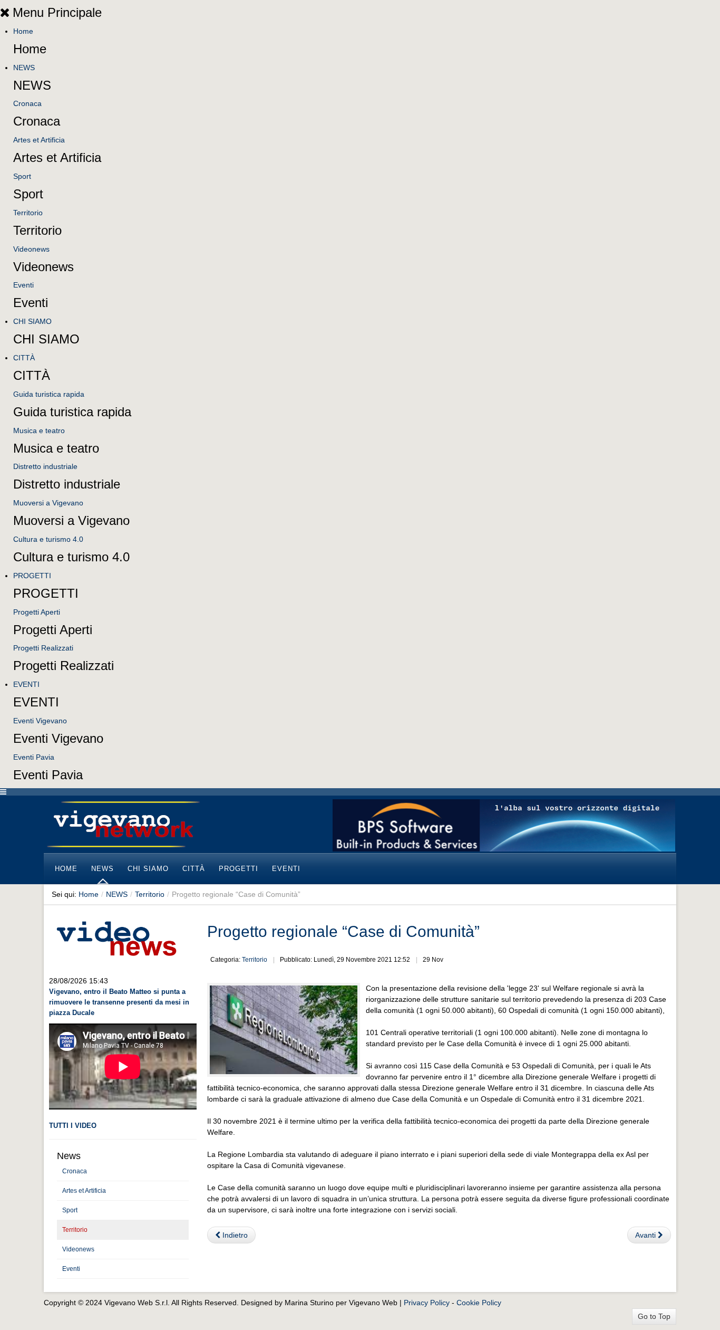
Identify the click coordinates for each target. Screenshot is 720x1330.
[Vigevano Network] (123, 824)
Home (23, 31)
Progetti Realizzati (43, 648)
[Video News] (116, 937)
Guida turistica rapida (48, 394)
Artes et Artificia (39, 140)
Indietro (234, 1235)
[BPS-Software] (504, 824)
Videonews (31, 249)
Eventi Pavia (33, 757)
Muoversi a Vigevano (48, 503)
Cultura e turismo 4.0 (48, 539)
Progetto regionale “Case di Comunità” (343, 931)
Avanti (646, 1235)
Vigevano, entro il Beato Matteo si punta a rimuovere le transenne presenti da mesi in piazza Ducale (119, 1002)
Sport (22, 176)
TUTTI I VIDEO (72, 1126)
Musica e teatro (39, 430)
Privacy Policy (427, 1302)
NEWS (24, 67)
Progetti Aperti (36, 612)
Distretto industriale (45, 466)
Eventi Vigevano (40, 720)
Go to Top (654, 1316)
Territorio (28, 212)
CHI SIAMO (32, 321)
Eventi (23, 285)
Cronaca (27, 103)
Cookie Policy (478, 1302)
